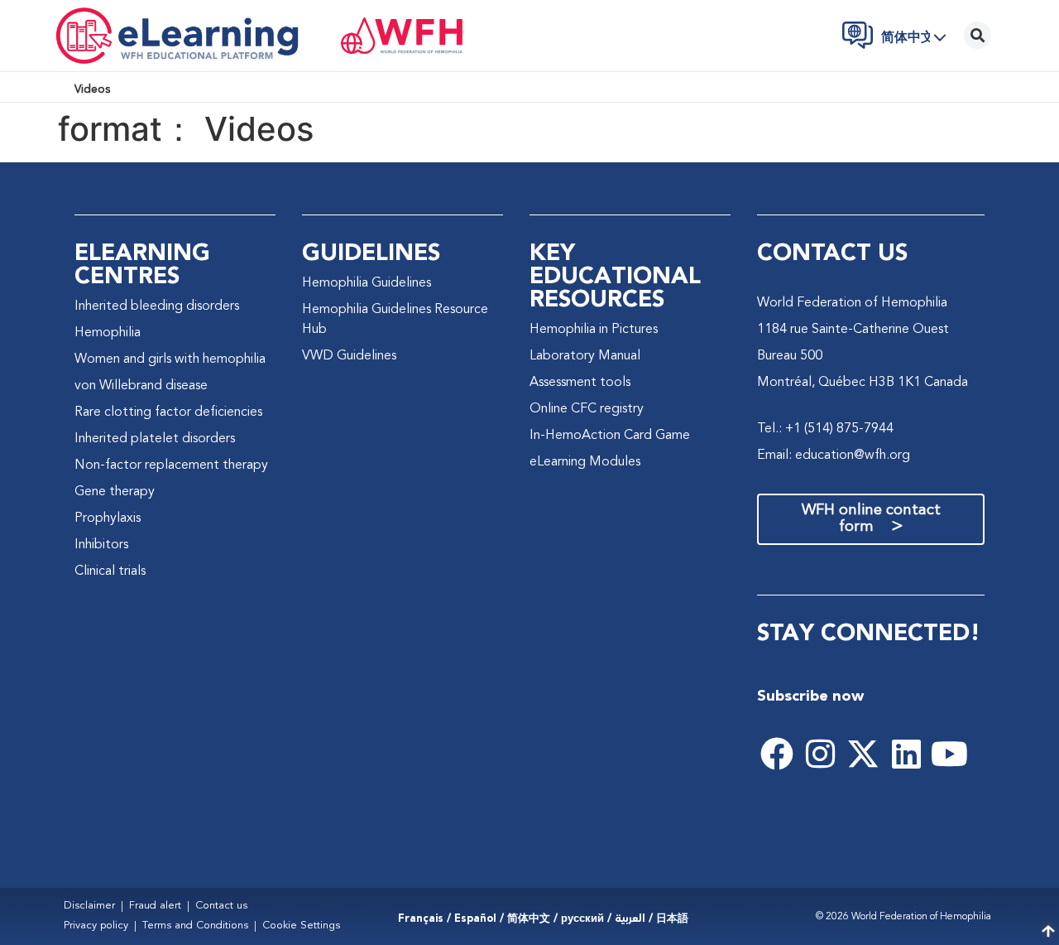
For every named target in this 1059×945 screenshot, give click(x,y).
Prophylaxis (107, 518)
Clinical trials (110, 571)
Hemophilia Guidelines (366, 283)
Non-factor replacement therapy (171, 465)
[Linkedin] (906, 754)
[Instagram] (820, 754)
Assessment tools (580, 382)
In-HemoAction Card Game (610, 435)
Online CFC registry (587, 409)
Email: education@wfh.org (833, 455)
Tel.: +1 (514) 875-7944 (825, 429)
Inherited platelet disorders (154, 439)
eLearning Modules (585, 462)
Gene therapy (114, 492)
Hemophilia (107, 333)
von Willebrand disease (141, 386)
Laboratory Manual (585, 356)
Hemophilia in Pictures (594, 329)
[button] (918, 37)
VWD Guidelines (349, 356)
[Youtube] (949, 754)
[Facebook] (777, 754)
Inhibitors (101, 545)
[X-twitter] (863, 754)
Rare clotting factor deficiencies (168, 412)
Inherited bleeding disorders (156, 306)
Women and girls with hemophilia (170, 359)
